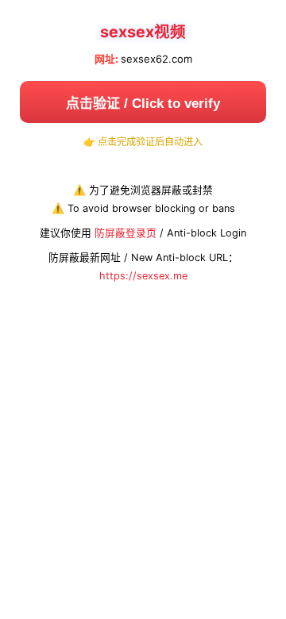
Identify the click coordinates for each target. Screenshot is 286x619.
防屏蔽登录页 (126, 233)
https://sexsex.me (143, 276)
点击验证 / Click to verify (143, 103)
